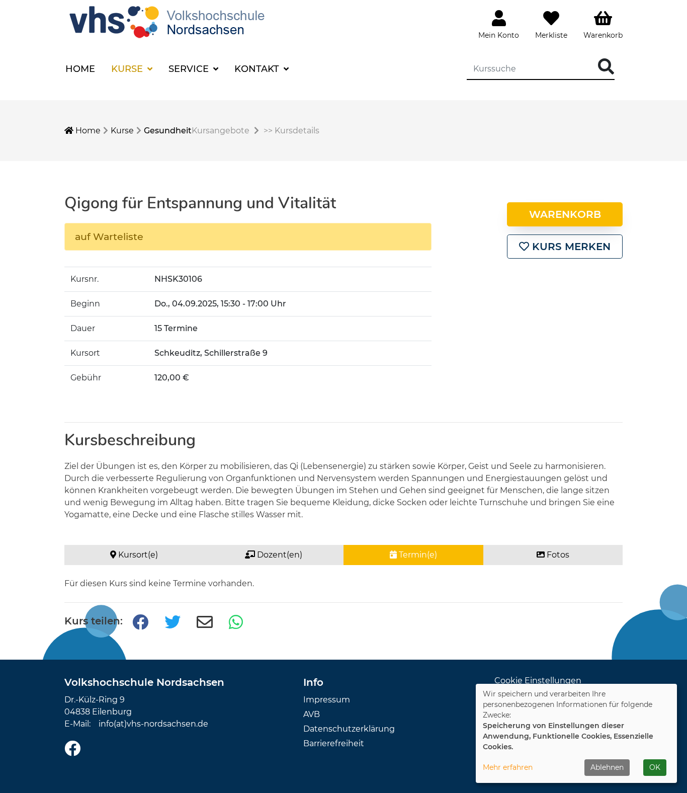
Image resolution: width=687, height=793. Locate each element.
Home (80, 68)
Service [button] (189, 68)
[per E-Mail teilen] (204, 623)
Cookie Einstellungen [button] (537, 680)
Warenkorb (565, 214)
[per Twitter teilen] (172, 623)
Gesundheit (168, 130)
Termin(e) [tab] (417, 555)
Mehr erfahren (508, 767)
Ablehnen (607, 767)
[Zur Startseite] (169, 21)
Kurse (122, 130)
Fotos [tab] (557, 555)
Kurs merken (570, 247)
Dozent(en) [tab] (278, 555)
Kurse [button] (128, 68)
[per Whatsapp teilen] (236, 623)
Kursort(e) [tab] (137, 555)
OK (654, 767)
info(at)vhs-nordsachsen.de (153, 724)
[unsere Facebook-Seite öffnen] (72, 749)
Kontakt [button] (258, 68)
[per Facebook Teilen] (140, 623)
